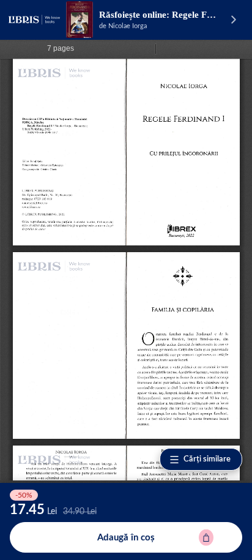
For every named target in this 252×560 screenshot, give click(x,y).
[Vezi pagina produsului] (79, 19)
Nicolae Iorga (127, 26)
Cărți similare (207, 459)
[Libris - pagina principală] (34, 19)
